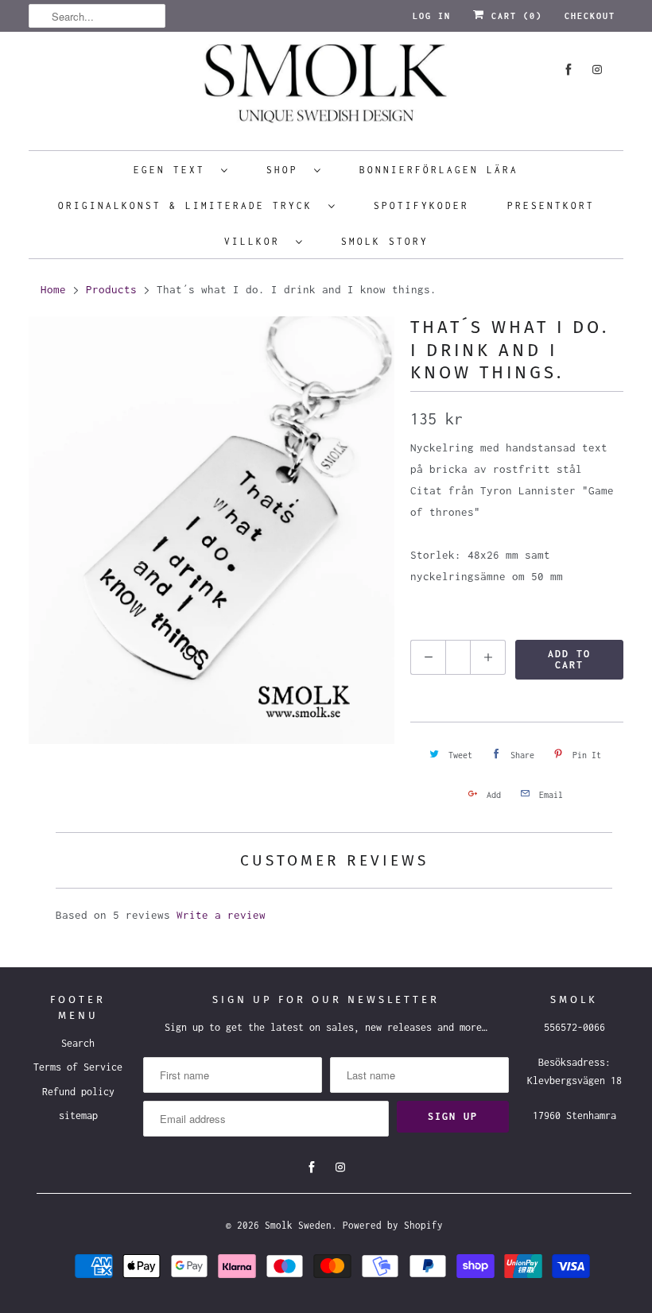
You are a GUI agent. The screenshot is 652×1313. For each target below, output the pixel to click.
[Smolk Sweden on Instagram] (597, 69)
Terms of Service (77, 1067)
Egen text (173, 170)
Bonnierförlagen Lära (438, 170)
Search (78, 1043)
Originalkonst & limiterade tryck (189, 205)
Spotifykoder (421, 205)
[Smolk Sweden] (326, 89)
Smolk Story (385, 241)
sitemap (78, 1115)
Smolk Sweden (298, 1225)
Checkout (590, 16)
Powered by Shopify (393, 1225)
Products (111, 289)
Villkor (256, 241)
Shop (286, 170)
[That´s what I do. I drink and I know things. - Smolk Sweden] (211, 530)
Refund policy (78, 1092)
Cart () (513, 16)
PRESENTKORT (551, 205)
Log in (432, 16)
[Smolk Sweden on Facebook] (568, 69)
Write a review (221, 914)
